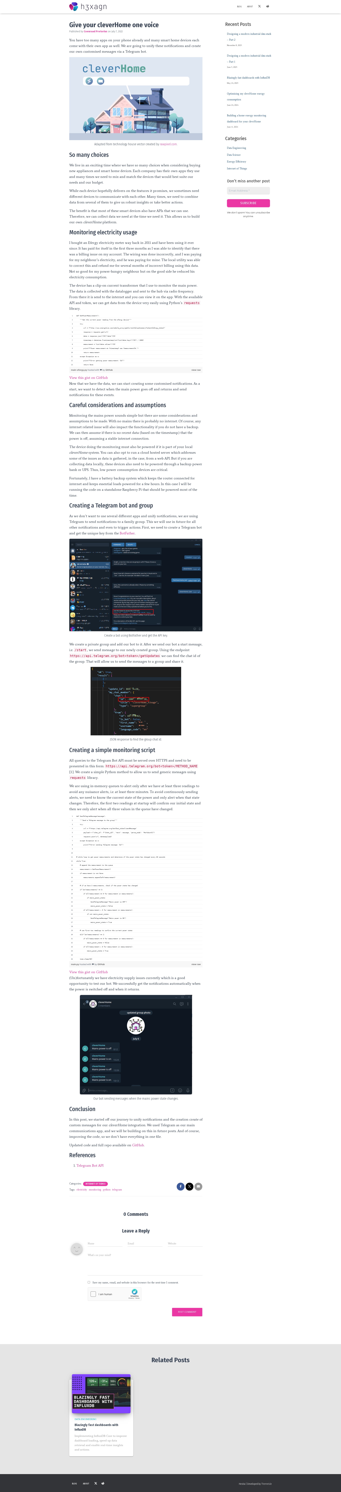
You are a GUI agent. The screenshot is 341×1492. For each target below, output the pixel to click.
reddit (268, 7)
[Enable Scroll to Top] (334, 1484)
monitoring (95, 1189)
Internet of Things (95, 1184)
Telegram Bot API (90, 1165)
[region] (135, 340)
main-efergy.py (79, 370)
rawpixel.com (168, 144)
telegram (117, 1189)
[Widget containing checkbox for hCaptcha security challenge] (114, 1294)
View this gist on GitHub (88, 377)
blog (239, 6)
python (106, 1189)
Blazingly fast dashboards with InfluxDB (248, 77)
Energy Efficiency (236, 161)
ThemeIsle (266, 1483)
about (250, 6)
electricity (82, 1189)
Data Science (234, 154)
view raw (196, 370)
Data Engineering (236, 148)
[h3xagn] (88, 6)
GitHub (109, 370)
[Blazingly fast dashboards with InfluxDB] (101, 1393)
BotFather (127, 533)
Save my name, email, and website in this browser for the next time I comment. (135, 1282)
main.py (75, 964)
